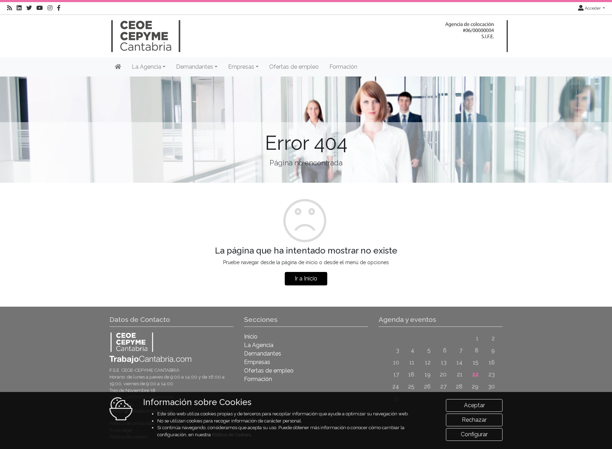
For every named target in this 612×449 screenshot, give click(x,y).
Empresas (257, 362)
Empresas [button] (241, 66)
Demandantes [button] (194, 66)
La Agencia (258, 345)
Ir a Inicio (306, 278)
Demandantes (262, 353)
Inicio (250, 336)
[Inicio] (144, 32)
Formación (343, 66)
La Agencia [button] (146, 66)
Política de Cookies (231, 434)
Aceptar (474, 405)
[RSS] (9, 8)
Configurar (474, 434)
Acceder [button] (593, 8)
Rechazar (474, 419)
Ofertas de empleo (294, 66)
